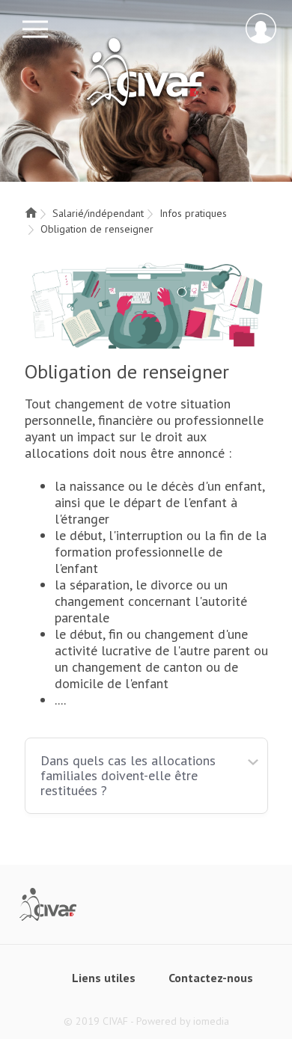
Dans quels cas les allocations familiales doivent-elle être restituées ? (128, 775)
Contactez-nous (210, 977)
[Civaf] (47, 902)
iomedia (211, 1021)
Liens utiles (104, 977)
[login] (260, 28)
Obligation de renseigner (96, 229)
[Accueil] (31, 213)
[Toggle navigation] (35, 29)
